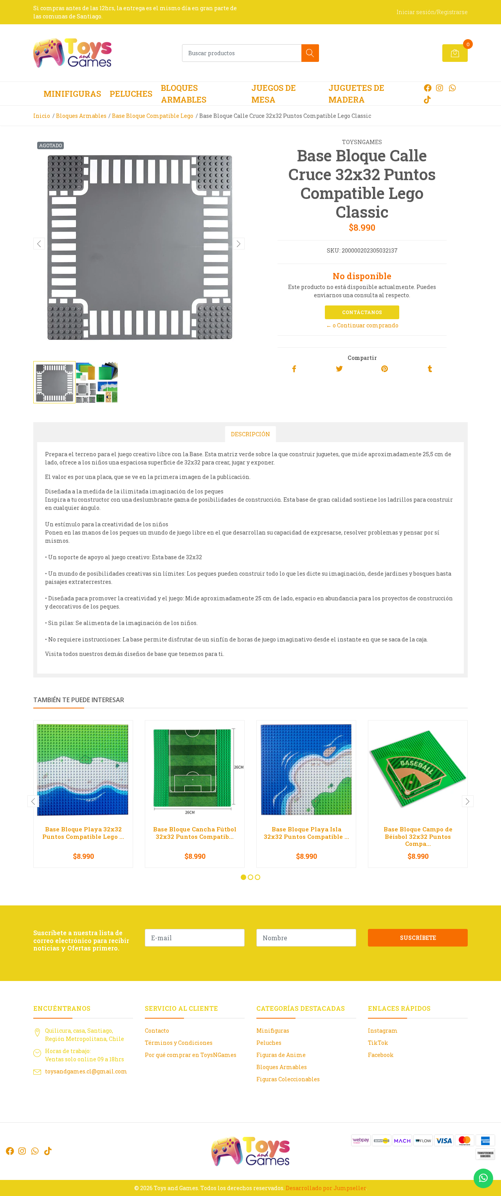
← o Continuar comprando (362, 325)
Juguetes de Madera (356, 94)
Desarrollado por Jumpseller (326, 1188)
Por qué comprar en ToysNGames (190, 1055)
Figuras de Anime (281, 1055)
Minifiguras (72, 94)
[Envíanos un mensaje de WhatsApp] (483, 1178)
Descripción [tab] (250, 434)
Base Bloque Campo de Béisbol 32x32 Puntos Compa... (418, 836)
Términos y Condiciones (179, 1042)
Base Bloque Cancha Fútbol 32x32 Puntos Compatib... (194, 832)
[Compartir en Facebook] (294, 369)
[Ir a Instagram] (439, 88)
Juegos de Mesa (273, 94)
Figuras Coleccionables (288, 1079)
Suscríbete (418, 937)
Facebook (381, 1055)
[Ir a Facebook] (428, 88)
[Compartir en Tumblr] (430, 369)
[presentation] (39, 243)
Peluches (131, 94)
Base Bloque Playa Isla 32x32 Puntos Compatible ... (306, 832)
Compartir (362, 357)
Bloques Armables (183, 94)
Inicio (41, 115)
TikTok (378, 1042)
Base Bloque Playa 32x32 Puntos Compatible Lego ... (83, 832)
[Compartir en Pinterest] (384, 369)
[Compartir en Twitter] (339, 369)
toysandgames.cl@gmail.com (86, 1071)
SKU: (334, 250)
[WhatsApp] (452, 88)
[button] (243, 877)
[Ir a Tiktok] (427, 99)
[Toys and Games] (72, 53)
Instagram (383, 1030)
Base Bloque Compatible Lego (152, 115)
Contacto (157, 1030)
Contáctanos (362, 312)
